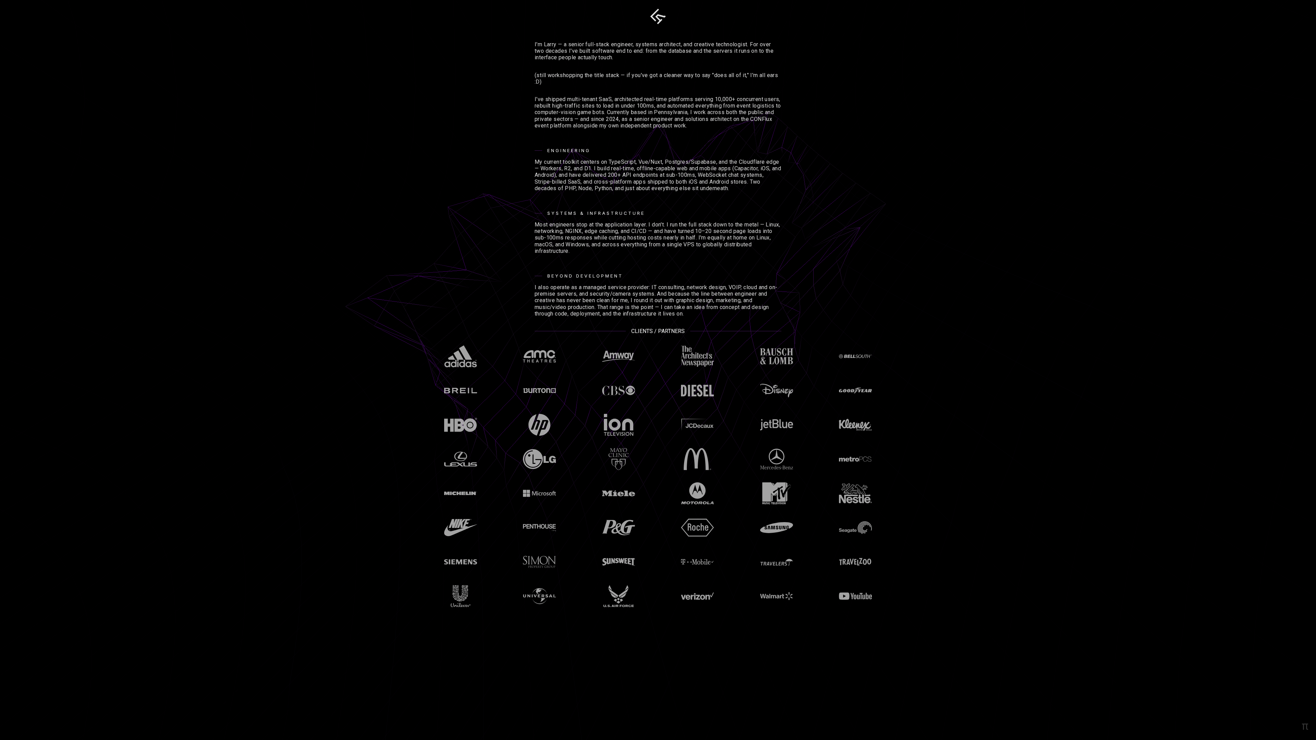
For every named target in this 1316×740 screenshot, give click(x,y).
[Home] (658, 16)
